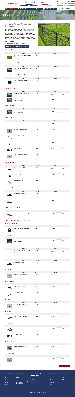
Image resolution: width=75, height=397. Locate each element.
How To (62, 8)
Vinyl (6, 376)
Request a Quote (19, 379)
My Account (66, 5)
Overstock (51, 376)
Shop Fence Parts (23, 8)
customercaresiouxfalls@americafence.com (37, 381)
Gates (6, 382)
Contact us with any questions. (17, 43)
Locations (68, 8)
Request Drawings (20, 385)
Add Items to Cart (64, 365)
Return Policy (52, 384)
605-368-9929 (62, 3)
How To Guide (10, 46)
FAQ (50, 379)
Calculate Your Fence (22, 46)
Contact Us (71, 3)
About (59, 8)
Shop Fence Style (36, 8)
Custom (6, 384)
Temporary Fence (50, 8)
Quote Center (10, 8)
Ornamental (7, 377)
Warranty (51, 385)
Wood (6, 379)
